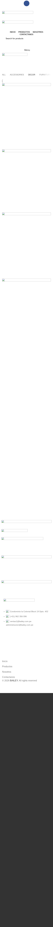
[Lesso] (14, 533)
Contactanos (8, 677)
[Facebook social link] (26, 3)
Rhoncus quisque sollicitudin (24, 206)
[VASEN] (26, 524)
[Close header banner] (3, 685)
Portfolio (14, 70)
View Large (49, 85)
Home (4, 70)
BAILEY (14, 680)
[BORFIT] (26, 568)
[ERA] (22, 546)
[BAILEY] (26, 588)
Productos (7, 666)
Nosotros (6, 672)
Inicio (4, 661)
